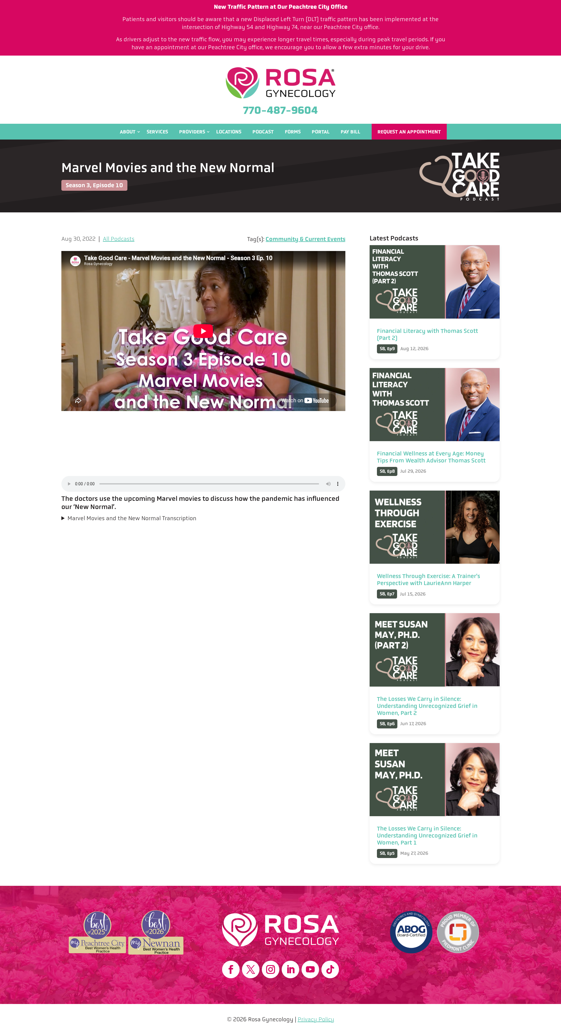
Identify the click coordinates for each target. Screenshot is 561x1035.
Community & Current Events (305, 239)
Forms (293, 132)
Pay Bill (350, 132)
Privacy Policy (316, 1019)
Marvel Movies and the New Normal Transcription (131, 518)
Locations (228, 132)
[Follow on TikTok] (330, 969)
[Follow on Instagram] (270, 969)
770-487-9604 (280, 110)
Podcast (263, 132)
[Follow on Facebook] (231, 969)
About (128, 132)
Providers (192, 132)
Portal (321, 132)
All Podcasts (118, 239)
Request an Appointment (409, 132)
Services (157, 132)
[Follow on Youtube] (310, 969)
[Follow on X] (250, 969)
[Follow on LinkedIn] (290, 969)
